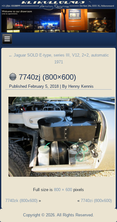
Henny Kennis (81, 86)
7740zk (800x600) (21, 200)
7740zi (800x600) (96, 200)
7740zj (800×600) (47, 77)
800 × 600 (63, 189)
